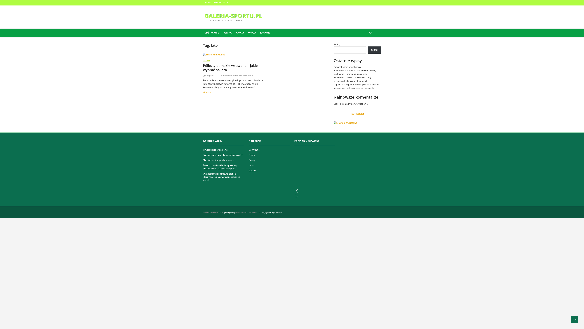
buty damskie (226, 76)
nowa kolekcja (249, 76)
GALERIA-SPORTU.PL (233, 15)
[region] (314, 173)
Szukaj (337, 44)
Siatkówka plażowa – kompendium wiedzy (355, 70)
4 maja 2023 (210, 76)
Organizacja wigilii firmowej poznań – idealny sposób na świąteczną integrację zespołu (221, 177)
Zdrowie (265, 33)
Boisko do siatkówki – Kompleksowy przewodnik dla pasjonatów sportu (220, 167)
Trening (227, 33)
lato (240, 76)
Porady (239, 33)
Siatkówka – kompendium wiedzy (350, 74)
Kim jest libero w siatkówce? (348, 67)
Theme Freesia (241, 213)
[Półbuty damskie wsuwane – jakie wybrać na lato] (233, 55)
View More (210, 92)
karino (235, 76)
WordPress (253, 213)
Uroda (252, 33)
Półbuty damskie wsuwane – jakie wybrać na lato (230, 67)
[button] (314, 191)
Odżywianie (212, 33)
